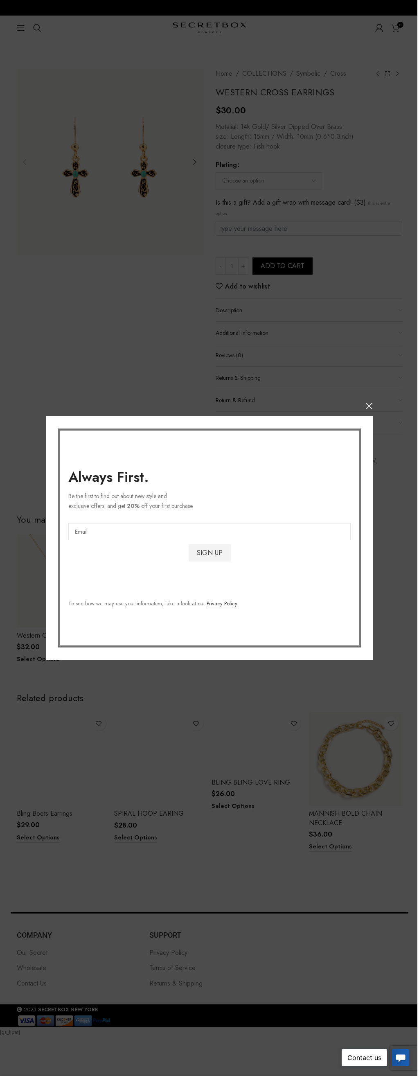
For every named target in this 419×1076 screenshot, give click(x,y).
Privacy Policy (222, 603)
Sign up (210, 552)
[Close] (369, 406)
